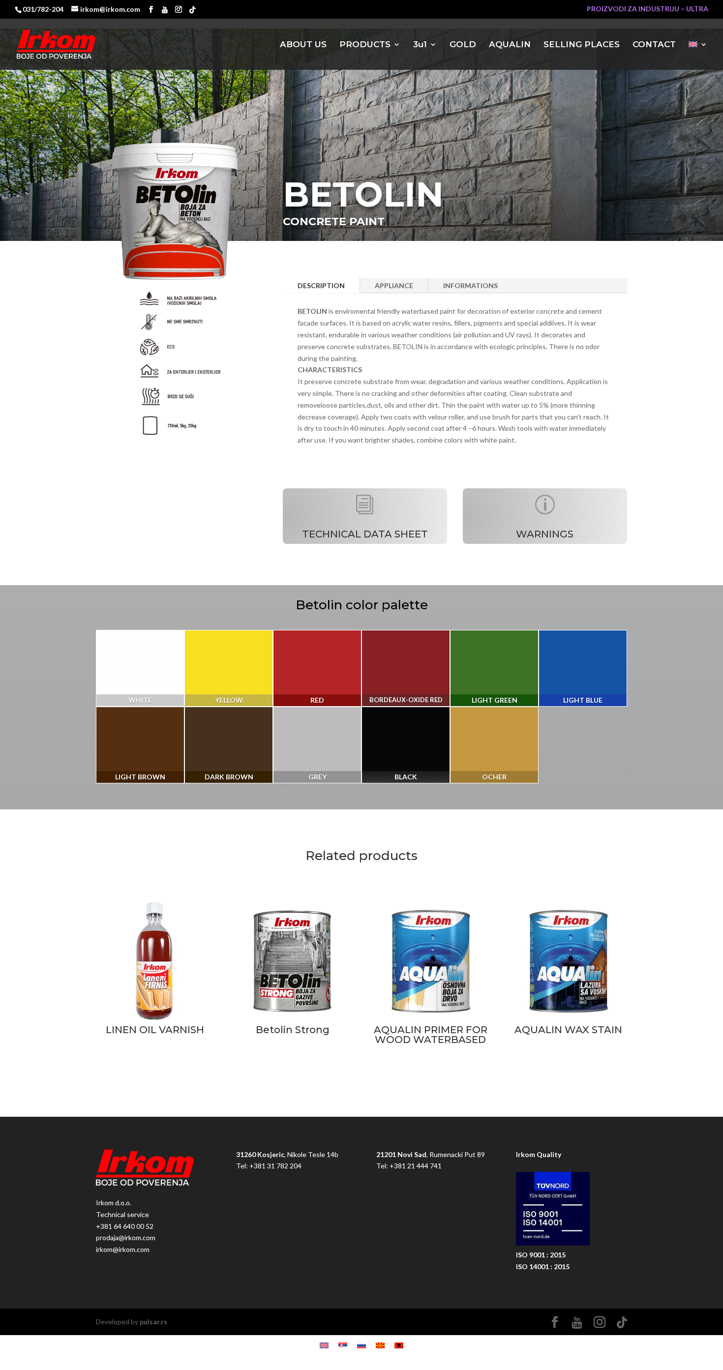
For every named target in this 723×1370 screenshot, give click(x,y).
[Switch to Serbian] (342, 1345)
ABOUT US (303, 45)
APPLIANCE (394, 285)
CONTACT (654, 45)
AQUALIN (510, 45)
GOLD (463, 45)
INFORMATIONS (470, 285)
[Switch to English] (324, 1345)
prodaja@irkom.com (125, 1237)
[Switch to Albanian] (399, 1345)
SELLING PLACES (581, 45)
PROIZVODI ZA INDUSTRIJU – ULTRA (647, 9)
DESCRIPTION (321, 285)
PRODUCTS (365, 45)
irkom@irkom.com (123, 1249)
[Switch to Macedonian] (380, 1345)
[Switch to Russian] (361, 1345)
